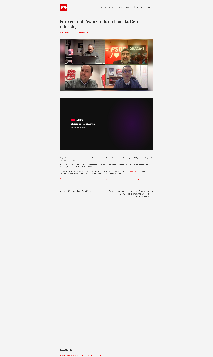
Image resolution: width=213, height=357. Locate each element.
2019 (93, 355)
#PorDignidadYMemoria (67, 355)
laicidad (124, 179)
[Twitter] (138, 7)
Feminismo (77, 179)
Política (141, 179)
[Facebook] (134, 7)
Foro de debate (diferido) (98, 179)
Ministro (135, 179)
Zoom (131, 171)
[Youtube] (149, 7)
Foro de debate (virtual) (114, 179)
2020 (98, 355)
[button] (152, 7)
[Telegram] (141, 7)
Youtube (138, 171)
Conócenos (116, 7)
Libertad (130, 179)
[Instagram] (145, 7)
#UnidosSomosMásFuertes (81, 355)
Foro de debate (86, 179)
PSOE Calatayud (83, 32)
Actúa (127, 7)
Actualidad (104, 7)
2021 (63, 179)
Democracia (69, 179)
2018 (89, 355)
